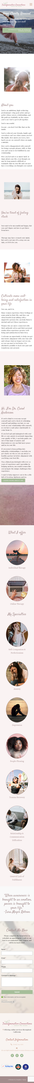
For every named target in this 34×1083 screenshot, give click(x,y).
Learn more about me (13, 480)
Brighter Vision (21, 1079)
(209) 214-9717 (18, 1044)
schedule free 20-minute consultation (19, 30)
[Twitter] (21, 1055)
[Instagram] (17, 1055)
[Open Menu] (31, 4)
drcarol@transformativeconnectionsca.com (17, 1050)
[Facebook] (12, 1055)
